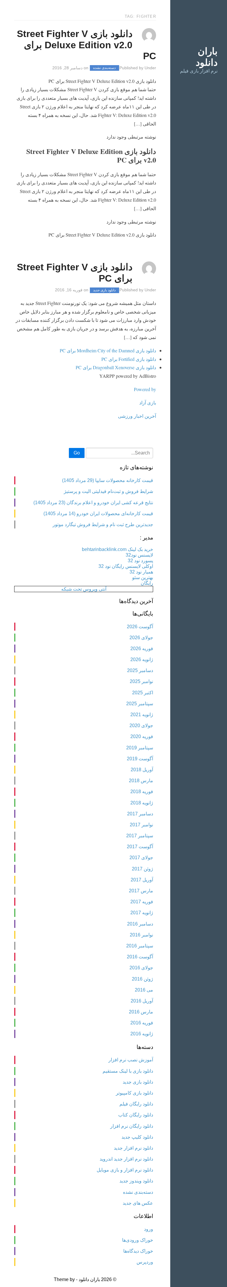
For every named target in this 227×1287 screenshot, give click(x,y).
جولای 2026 (141, 637)
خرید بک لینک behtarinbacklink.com (117, 549)
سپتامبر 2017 (139, 835)
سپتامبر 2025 (139, 703)
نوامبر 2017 (141, 824)
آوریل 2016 (142, 1000)
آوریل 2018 (142, 769)
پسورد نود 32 (140, 560)
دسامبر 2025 (140, 670)
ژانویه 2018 (141, 802)
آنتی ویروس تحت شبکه (83, 589)
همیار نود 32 (141, 571)
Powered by (145, 389)
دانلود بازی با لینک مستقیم (128, 1071)
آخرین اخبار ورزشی (137, 416)
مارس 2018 (141, 780)
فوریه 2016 (141, 1022)
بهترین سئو (142, 577)
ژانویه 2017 (141, 912)
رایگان (147, 583)
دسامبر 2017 (140, 813)
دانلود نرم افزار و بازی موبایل (125, 1169)
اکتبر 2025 (142, 692)
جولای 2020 (141, 725)
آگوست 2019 (140, 758)
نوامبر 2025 (141, 681)
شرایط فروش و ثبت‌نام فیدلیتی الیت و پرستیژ (108, 491)
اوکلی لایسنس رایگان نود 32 (125, 566)
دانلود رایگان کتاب (135, 1114)
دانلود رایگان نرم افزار (131, 1126)
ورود (148, 1229)
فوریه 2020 (141, 736)
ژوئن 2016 (142, 978)
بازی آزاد (147, 402)
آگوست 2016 (140, 956)
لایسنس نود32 (139, 554)
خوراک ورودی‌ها (137, 1240)
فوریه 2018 (141, 791)
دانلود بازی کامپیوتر (134, 1092)
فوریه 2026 (141, 648)
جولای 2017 (141, 857)
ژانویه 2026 (141, 659)
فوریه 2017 (141, 901)
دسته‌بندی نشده (104, 68)
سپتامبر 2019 (139, 747)
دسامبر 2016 (140, 923)
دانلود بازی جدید (104, 290)
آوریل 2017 (142, 879)
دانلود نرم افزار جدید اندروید (126, 1158)
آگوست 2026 (140, 626)
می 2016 (144, 989)
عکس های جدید (138, 1203)
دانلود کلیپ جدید (137, 1137)
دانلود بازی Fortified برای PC (128, 359)
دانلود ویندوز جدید (136, 1180)
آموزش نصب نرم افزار (130, 1059)
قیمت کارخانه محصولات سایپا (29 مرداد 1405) (107, 480)
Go (77, 452)
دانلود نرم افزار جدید (133, 1148)
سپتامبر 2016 (139, 945)
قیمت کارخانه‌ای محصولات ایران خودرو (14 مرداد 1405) (98, 513)
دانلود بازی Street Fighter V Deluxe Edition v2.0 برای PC (86, 44)
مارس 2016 (141, 1011)
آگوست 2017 (140, 846)
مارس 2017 (141, 890)
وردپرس (145, 1261)
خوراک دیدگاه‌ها (138, 1251)
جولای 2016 (141, 967)
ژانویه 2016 (141, 1033)
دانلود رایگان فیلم (136, 1103)
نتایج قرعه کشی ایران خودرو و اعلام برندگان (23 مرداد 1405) (93, 502)
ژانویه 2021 (141, 714)
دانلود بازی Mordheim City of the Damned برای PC (108, 350)
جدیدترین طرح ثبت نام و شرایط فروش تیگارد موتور (103, 524)
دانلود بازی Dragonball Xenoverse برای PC (116, 367)
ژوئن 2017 (142, 868)
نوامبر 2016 (141, 934)
